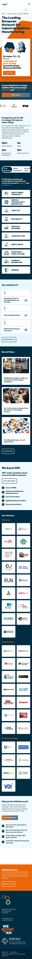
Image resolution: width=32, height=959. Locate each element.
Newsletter (8, 884)
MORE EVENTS (9, 339)
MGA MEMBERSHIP (9, 817)
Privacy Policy (13, 952)
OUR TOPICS (16, 95)
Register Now (9, 73)
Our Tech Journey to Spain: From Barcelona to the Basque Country (16, 410)
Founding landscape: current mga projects (14, 441)
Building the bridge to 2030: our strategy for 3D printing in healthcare (16, 380)
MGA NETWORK (9, 481)
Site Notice (5, 952)
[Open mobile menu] (29, 4)
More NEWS (8, 451)
